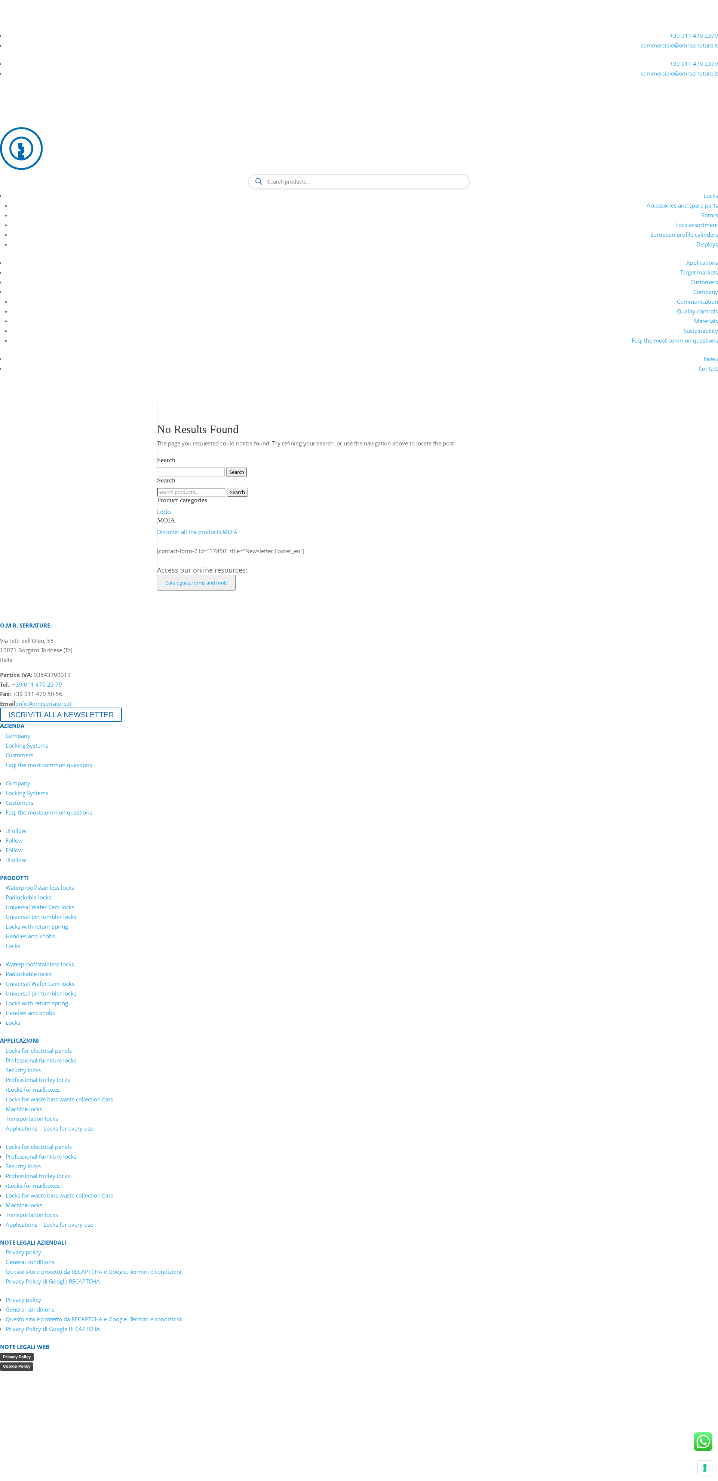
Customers (704, 282)
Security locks (23, 1070)
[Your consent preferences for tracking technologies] (705, 1468)
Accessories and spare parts (682, 205)
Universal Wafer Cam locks (40, 907)
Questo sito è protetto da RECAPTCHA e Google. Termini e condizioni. (94, 1271)
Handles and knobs (30, 936)
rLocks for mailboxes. (33, 1089)
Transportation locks (32, 1118)
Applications (702, 262)
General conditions (30, 1262)
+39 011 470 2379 (694, 35)
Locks (710, 195)
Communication (697, 301)
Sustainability (701, 330)
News (711, 358)
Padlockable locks (28, 897)
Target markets (699, 272)
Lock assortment (696, 225)
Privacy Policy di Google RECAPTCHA (53, 1281)
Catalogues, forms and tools (196, 582)
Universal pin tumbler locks (41, 916)
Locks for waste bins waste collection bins (59, 1099)
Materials (706, 321)
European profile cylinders (684, 234)
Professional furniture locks (41, 1060)
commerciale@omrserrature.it (679, 45)
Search (237, 492)
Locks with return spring (37, 926)
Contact (708, 368)
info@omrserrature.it (44, 703)
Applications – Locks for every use (49, 1128)
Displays (707, 244)
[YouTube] (18, 25)
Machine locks (24, 1109)
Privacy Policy (17, 1356)
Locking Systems (27, 745)
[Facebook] (32, 25)
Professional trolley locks (38, 1079)
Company (705, 291)
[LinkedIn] (5, 25)
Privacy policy (23, 1252)
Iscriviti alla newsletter (61, 715)
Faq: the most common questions (675, 340)
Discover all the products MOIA (197, 532)
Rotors (709, 215)
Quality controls (697, 311)
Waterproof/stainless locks (40, 887)
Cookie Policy (16, 1366)
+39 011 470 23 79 (37, 684)
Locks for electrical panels (39, 1050)
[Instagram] (45, 25)
